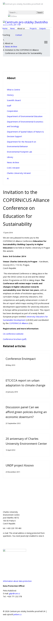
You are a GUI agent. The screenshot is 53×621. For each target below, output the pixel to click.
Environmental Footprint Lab (19, 151)
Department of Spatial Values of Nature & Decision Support (25, 134)
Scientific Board (14, 100)
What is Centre (13, 89)
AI (8, 178)
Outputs (42, 28)
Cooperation (12, 111)
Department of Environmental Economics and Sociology (25, 124)
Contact (18, 35)
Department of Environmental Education (24, 116)
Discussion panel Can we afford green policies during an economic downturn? (26, 412)
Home (4, 28)
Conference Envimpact (21, 359)
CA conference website (13, 333)
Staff (9, 105)
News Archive (13, 162)
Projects (33, 28)
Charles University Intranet (19, 173)
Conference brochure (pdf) (14, 339)
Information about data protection (17, 581)
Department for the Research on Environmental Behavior (21, 144)
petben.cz (17, 614)
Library (10, 157)
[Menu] (45, 42)
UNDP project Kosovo (20, 465)
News (12, 28)
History (10, 95)
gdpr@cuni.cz (14, 593)
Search (40, 13)
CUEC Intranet (13, 167)
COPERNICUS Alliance (18, 323)
